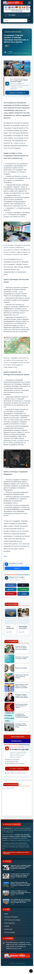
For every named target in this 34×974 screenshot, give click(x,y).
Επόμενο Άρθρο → (17, 741)
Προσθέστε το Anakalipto (16, 92)
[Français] (13, 7)
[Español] (20, 7)
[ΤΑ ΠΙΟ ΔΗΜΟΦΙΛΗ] (9, 649)
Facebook (16, 568)
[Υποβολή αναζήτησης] (29, 20)
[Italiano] (23, 7)
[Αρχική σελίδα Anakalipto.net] (13, 3)
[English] (9, 7)
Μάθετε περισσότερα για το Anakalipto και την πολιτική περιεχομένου (16, 853)
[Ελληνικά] (6, 7)
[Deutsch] (16, 7)
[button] (24, 603)
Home (5, 52)
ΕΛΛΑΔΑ (10, 51)
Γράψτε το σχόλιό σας (18, 768)
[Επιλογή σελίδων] (29, 2)
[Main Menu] (31, 971)
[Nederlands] (27, 7)
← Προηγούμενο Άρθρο (17, 736)
